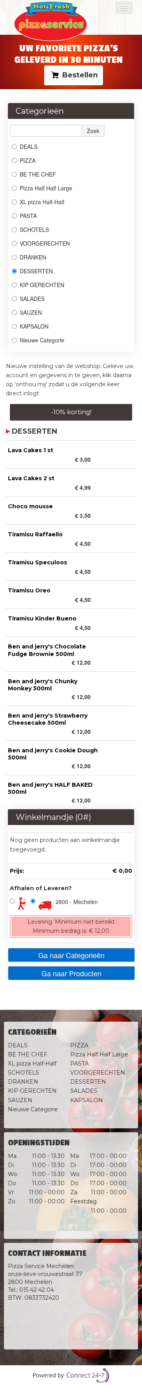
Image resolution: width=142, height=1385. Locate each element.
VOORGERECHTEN (45, 243)
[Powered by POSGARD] (71, 1375)
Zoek (93, 131)
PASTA (28, 216)
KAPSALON (34, 326)
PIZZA (28, 160)
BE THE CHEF (39, 174)
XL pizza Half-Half (42, 202)
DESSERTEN (36, 271)
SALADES (32, 299)
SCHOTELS (34, 229)
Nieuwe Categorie (42, 340)
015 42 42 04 (36, 1289)
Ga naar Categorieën (71, 955)
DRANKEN (33, 257)
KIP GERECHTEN (42, 285)
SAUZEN (31, 312)
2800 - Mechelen (77, 902)
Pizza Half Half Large (46, 188)
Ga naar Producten (71, 973)
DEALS (28, 146)
